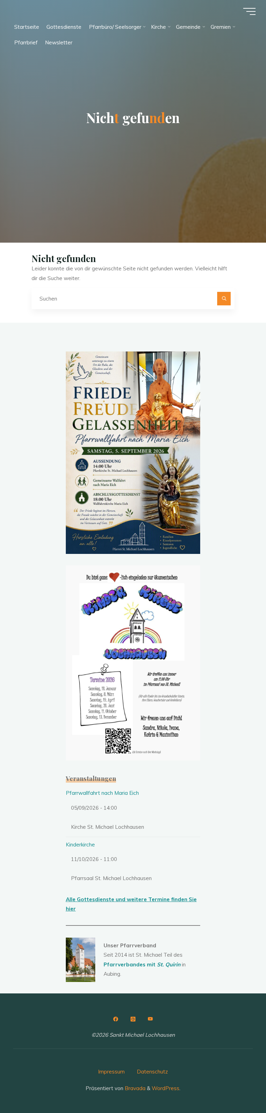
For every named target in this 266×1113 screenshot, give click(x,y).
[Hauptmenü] (249, 11)
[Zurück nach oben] (239, 1086)
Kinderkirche (80, 844)
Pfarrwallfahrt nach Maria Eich (102, 793)
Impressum (111, 1071)
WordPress (165, 1088)
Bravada (134, 1088)
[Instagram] (133, 1019)
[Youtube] (150, 1019)
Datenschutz (152, 1071)
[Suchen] (224, 299)
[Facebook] (115, 1019)
